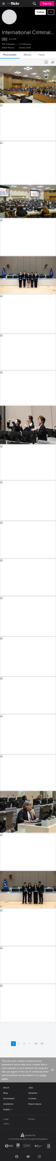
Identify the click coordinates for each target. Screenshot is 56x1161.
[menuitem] (34, 3)
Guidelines (8, 1104)
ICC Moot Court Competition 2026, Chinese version (23, 251)
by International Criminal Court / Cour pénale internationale (22, 101)
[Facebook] (17, 1156)
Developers (8, 1098)
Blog (5, 1093)
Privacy (31, 1119)
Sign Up (47, 3)
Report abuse (34, 1104)
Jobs (30, 1087)
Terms (6, 1123)
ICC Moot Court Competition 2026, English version (23, 865)
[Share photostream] (53, 62)
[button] (48, 100)
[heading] (13, 3)
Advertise (32, 1093)
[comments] (53, 100)
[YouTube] (28, 1156)
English (6, 1109)
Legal (6, 1119)
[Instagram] (39, 1156)
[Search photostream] (40, 62)
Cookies (32, 1098)
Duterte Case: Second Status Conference (21, 553)
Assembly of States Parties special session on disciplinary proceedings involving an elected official (23, 98)
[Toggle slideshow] (46, 62)
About (6, 1087)
